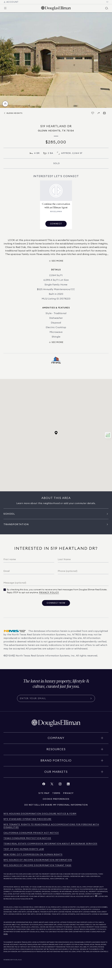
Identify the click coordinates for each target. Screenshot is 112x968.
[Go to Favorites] (107, 2)
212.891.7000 (41, 887)
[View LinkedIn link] (68, 784)
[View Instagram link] (60, 784)
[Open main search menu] (106, 8)
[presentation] (56, 60)
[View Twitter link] (52, 784)
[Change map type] (108, 435)
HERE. (6, 934)
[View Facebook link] (44, 784)
